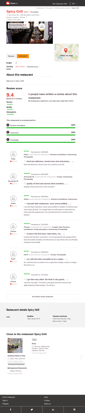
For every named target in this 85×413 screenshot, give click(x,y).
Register (5, 404)
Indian (19, 19)
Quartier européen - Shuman (15, 17)
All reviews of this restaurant (42, 296)
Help (46, 397)
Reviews (11, 56)
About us (47, 404)
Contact (47, 400)
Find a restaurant (8, 397)
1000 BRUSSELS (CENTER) (29, 15)
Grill (14, 19)
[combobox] (75, 3)
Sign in (5, 400)
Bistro (10, 19)
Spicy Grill (14, 11)
